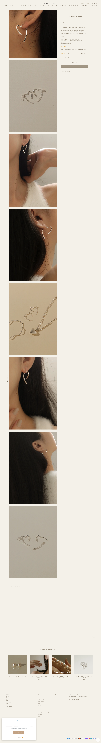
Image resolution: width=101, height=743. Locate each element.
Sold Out (74, 62)
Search (88, 3)
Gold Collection (61, 5)
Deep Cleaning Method (42, 699)
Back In (42, 5)
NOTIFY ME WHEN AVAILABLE (74, 66)
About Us (39, 694)
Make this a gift (64, 46)
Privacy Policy (58, 696)
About (5, 5)
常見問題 (39, 705)
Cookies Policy (58, 699)
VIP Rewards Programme (43, 709)
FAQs (39, 703)
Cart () (95, 3)
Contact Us (40, 714)
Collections (93, 5)
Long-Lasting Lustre (25, 5)
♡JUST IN (13, 5)
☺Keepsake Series (74, 5)
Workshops (48, 7)
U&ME (35, 5)
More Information (14, 586)
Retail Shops (40, 707)
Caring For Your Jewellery (43, 696)
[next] (96, 666)
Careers (39, 716)
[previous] (4, 666)
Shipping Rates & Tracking (43, 712)
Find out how (63, 53)
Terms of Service (58, 694)
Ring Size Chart (41, 701)
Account (83, 3)
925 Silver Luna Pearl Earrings (17, 676)
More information (66, 71)
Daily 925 (50, 5)
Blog (55, 7)
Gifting (84, 5)
